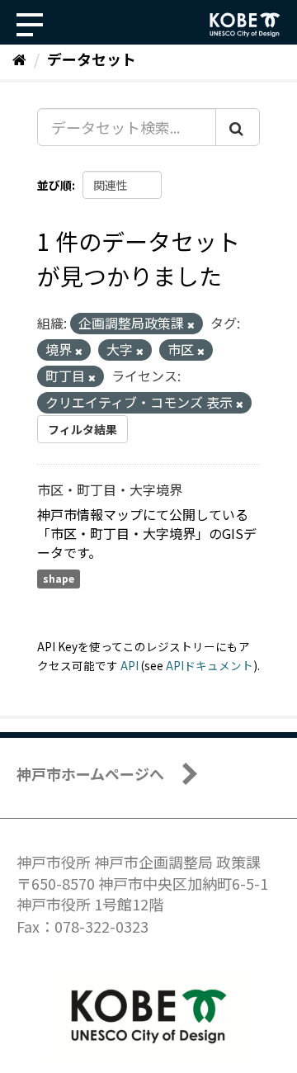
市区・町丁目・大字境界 (109, 489)
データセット (91, 58)
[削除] (191, 324)
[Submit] (237, 127)
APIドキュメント (209, 665)
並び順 (54, 185)
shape (58, 578)
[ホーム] (19, 58)
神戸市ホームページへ (90, 773)
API (129, 665)
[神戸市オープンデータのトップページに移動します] (245, 24)
